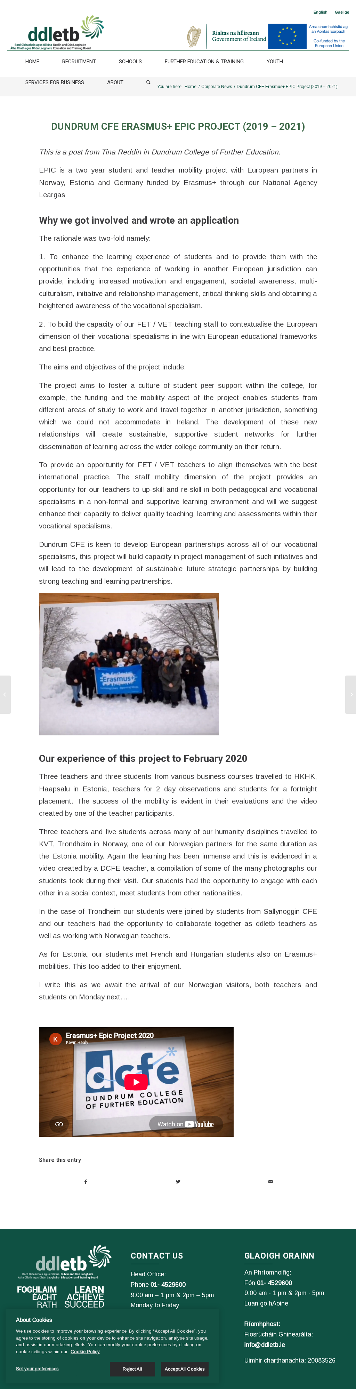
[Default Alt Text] (5, 695)
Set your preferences (37, 1368)
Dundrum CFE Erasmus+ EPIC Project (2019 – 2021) (178, 126)
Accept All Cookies (185, 1369)
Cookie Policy (85, 1351)
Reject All (132, 1369)
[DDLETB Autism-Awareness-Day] (350, 695)
